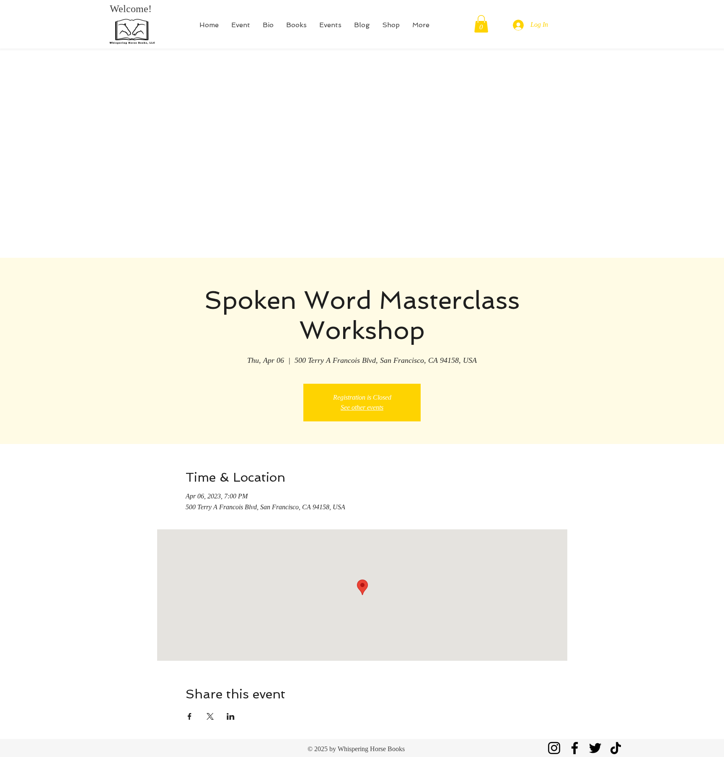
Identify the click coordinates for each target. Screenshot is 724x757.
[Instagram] (554, 748)
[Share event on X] (210, 716)
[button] (481, 24)
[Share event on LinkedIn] (231, 716)
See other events (362, 407)
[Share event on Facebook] (190, 716)
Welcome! (131, 8)
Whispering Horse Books (371, 748)
